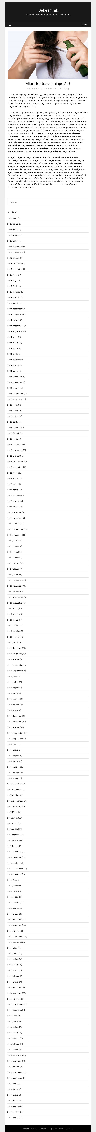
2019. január (12, 710)
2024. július (12, 337)
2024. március (13, 359)
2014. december (14, 987)
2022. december (14, 444)
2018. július (12, 744)
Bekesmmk (48, 10)
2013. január (12, 1117)
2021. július (12, 540)
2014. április (12, 1033)
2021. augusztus (14, 535)
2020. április (12, 625)
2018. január (12, 778)
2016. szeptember (15, 869)
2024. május (12, 348)
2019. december (14, 648)
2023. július (12, 405)
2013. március (13, 1106)
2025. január (12, 303)
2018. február (13, 772)
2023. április (12, 422)
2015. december (14, 919)
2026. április (12, 229)
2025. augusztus (14, 269)
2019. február (13, 704)
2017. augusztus (14, 806)
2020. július (12, 608)
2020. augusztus (14, 603)
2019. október (13, 659)
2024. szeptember (15, 326)
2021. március (13, 563)
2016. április (12, 897)
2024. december (14, 309)
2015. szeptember (15, 936)
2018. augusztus (14, 738)
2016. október (13, 863)
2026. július (12, 218)
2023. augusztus (14, 399)
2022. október (13, 456)
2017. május (12, 823)
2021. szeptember (15, 529)
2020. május (12, 620)
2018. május (12, 755)
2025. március (13, 292)
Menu (84, 24)
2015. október (13, 931)
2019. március (13, 699)
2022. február (13, 501)
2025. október (13, 258)
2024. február (13, 365)
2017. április (12, 829)
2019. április (12, 693)
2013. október (13, 1066)
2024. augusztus (14, 331)
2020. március (13, 631)
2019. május (12, 688)
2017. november (14, 789)
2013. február (13, 1112)
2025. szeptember (15, 263)
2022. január (12, 507)
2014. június (12, 1021)
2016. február (13, 908)
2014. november (14, 993)
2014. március (13, 1038)
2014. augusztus (14, 1010)
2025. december (14, 246)
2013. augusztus (14, 1078)
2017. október (13, 795)
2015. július (12, 948)
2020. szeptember (15, 597)
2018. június (12, 750)
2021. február (13, 569)
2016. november (14, 857)
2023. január (12, 439)
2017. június (12, 818)
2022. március (13, 495)
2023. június (12, 410)
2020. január (12, 642)
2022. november (14, 450)
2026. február (13, 235)
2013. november (14, 1061)
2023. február (13, 433)
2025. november (14, 252)
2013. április (12, 1100)
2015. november (14, 925)
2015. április (12, 965)
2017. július (12, 812)
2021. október (13, 523)
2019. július (12, 676)
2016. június (12, 885)
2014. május (12, 1027)
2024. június (12, 343)
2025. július (12, 275)
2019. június (12, 682)
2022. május (12, 484)
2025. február (13, 297)
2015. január (12, 982)
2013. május (12, 1095)
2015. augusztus (14, 942)
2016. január (12, 914)
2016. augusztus (14, 874)
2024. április (12, 354)
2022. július (12, 473)
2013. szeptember (15, 1072)
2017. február (13, 840)
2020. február (13, 637)
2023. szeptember (15, 393)
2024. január (12, 371)
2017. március (13, 835)
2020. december (14, 580)
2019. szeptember (15, 665)
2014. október (13, 999)
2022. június (12, 478)
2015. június (12, 953)
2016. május (12, 891)
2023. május (12, 416)
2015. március (13, 970)
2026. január (12, 241)
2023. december (14, 376)
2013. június (12, 1089)
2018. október (13, 727)
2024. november (14, 314)
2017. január (12, 846)
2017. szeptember (15, 801)
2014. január (12, 1049)
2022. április (12, 490)
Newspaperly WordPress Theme (60, 1128)
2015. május (12, 959)
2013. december (14, 1055)
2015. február (13, 976)
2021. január (12, 574)
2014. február (13, 1044)
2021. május (12, 552)
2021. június (12, 546)
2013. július (12, 1083)
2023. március (13, 427)
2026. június (12, 224)
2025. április (12, 286)
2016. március (13, 902)
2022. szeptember (15, 461)
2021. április (12, 557)
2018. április (12, 761)
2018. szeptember (15, 733)
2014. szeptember (15, 1004)
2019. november (14, 654)
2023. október (13, 388)
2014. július (12, 1016)
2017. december (14, 784)
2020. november (14, 586)
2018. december (14, 716)
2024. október (13, 320)
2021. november (14, 518)
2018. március (13, 767)
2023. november (14, 382)
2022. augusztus (14, 467)
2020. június (12, 614)
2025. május (12, 280)
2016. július (12, 880)
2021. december (14, 512)
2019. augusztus (14, 671)
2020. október (13, 591)
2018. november (14, 721)
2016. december (14, 852)
